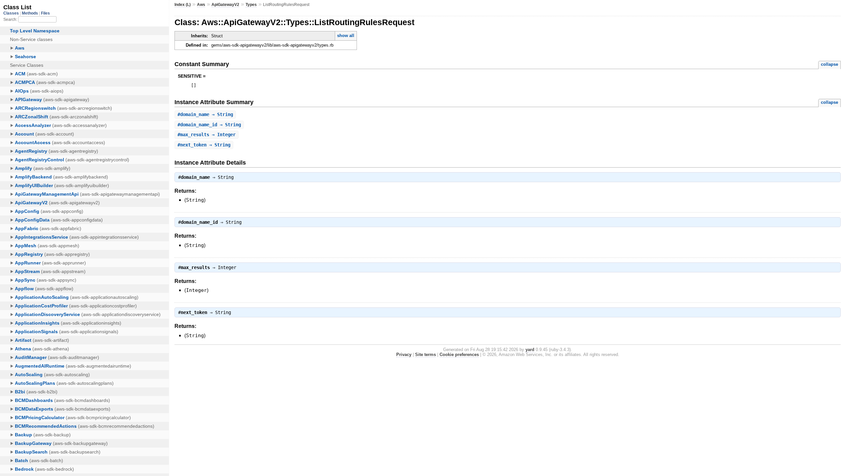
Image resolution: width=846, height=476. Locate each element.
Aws (201, 4)
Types (251, 4)
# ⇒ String (205, 114)
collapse (829, 64)
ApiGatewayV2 (225, 4)
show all (345, 35)
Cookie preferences (459, 354)
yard (529, 349)
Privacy (403, 354)
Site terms (425, 354)
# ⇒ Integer (206, 134)
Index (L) (182, 4)
